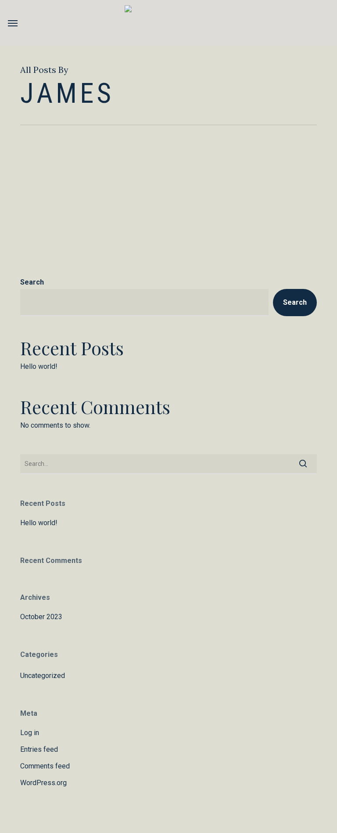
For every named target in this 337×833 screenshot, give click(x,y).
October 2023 (41, 617)
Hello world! (38, 366)
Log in (29, 732)
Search (32, 282)
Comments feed (45, 766)
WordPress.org (43, 783)
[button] (13, 22)
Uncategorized (42, 675)
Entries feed (39, 749)
